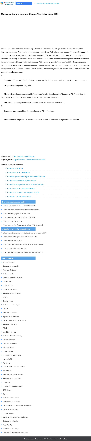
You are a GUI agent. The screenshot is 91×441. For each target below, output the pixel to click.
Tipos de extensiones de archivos (14, 320)
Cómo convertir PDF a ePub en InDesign (20, 188)
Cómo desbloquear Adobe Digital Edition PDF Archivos (25, 176)
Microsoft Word (8, 347)
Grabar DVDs (8, 285)
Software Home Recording (12, 336)
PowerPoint (7, 370)
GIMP (5, 328)
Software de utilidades (10, 421)
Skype (5, 394)
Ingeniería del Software (11, 316)
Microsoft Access (9, 339)
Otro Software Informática (12, 355)
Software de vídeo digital (11, 305)
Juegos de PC (7, 359)
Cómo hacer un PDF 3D (14, 168)
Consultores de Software (11, 401)
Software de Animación (11, 266)
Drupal (5, 308)
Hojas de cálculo (8, 413)
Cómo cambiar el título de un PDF (15, 248)
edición (5, 297)
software (20, 3)
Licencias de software (10, 409)
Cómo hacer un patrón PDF (12, 221)
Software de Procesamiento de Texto (15, 432)
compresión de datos (10, 289)
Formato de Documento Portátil (48, 3)
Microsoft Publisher (10, 343)
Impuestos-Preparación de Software (15, 417)
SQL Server (7, 390)
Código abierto (8, 351)
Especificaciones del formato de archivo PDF (29, 159)
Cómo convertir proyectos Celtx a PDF (16, 213)
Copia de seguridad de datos (13, 277)
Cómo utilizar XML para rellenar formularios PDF (20, 236)
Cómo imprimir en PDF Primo (24, 156)
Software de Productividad (12, 378)
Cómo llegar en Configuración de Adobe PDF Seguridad (23, 225)
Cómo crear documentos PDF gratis (18, 196)
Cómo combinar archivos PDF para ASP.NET (19, 217)
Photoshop (6, 363)
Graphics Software (9, 332)
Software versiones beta (11, 398)
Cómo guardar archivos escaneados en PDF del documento (23, 244)
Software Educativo (10, 312)
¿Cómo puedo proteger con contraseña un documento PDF (23, 252)
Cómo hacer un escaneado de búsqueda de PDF (22, 192)
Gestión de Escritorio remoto (13, 386)
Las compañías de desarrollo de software (17, 405)
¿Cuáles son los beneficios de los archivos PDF (19, 206)
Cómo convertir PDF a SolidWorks (18, 172)
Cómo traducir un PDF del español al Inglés (21, 180)
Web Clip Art (7, 425)
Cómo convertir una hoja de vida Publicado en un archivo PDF (25, 233)
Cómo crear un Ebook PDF (12, 240)
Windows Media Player (11, 428)
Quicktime (6, 382)
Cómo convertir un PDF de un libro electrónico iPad (21, 209)
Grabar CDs (7, 281)
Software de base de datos (12, 293)
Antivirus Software (9, 270)
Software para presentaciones (13, 374)
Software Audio (8, 274)
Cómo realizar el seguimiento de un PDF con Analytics (25, 184)
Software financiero (10, 324)
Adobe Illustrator (9, 262)
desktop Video (8, 301)
